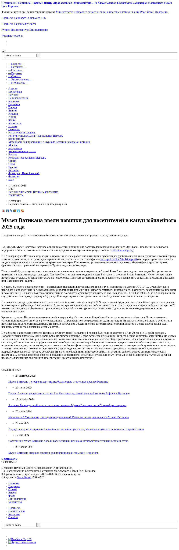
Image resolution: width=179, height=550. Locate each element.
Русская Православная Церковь (27, 157)
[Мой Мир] (15, 211)
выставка (13, 101)
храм (11, 179)
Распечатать (15, 194)
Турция (12, 167)
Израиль (13, 113)
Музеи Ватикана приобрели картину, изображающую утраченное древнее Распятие (58, 381)
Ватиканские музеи (20, 191)
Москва (12, 145)
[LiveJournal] (11, 211)
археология (15, 91)
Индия (12, 116)
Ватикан (13, 94)
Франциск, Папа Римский (24, 173)
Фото (11, 495)
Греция (12, 107)
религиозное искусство (22, 151)
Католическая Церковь (21, 132)
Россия (12, 154)
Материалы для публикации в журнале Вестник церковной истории (49, 141)
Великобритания (18, 97)
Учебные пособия (12, 35)
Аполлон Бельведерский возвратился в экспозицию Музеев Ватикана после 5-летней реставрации (67, 405)
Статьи (12, 489)
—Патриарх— (17, 66)
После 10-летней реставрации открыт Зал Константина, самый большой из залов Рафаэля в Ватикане (69, 393)
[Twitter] (18, 211)
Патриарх (14, 486)
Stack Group (24, 477)
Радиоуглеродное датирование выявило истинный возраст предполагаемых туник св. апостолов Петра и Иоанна (76, 429)
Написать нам (16, 511)
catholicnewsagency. (123, 250)
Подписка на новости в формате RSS (23, 17)
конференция (16, 138)
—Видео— (15, 73)
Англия (12, 88)
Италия (12, 126)
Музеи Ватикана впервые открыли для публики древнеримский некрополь (53, 452)
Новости (13, 483)
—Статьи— (15, 70)
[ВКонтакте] (7, 211)
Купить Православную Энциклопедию (24, 29)
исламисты (15, 123)
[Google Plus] (22, 211)
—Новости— (16, 63)
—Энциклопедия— (20, 79)
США (11, 163)
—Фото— (14, 76)
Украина (13, 170)
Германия (14, 104)
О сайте (13, 517)
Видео (12, 492)
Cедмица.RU (9, 458)
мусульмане (15, 148)
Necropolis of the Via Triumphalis (119, 259)
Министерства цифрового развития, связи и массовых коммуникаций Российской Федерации (112, 11)
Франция (13, 176)
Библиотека (15, 501)
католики (14, 129)
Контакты (14, 514)
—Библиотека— (18, 82)
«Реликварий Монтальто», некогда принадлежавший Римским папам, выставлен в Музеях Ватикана (68, 417)
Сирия (12, 160)
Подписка (14, 507)
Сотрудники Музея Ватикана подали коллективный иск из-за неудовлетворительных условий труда (68, 440)
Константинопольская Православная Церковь (35, 135)
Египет (12, 110)
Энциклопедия (17, 498)
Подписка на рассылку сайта (18, 23)
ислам (12, 119)
